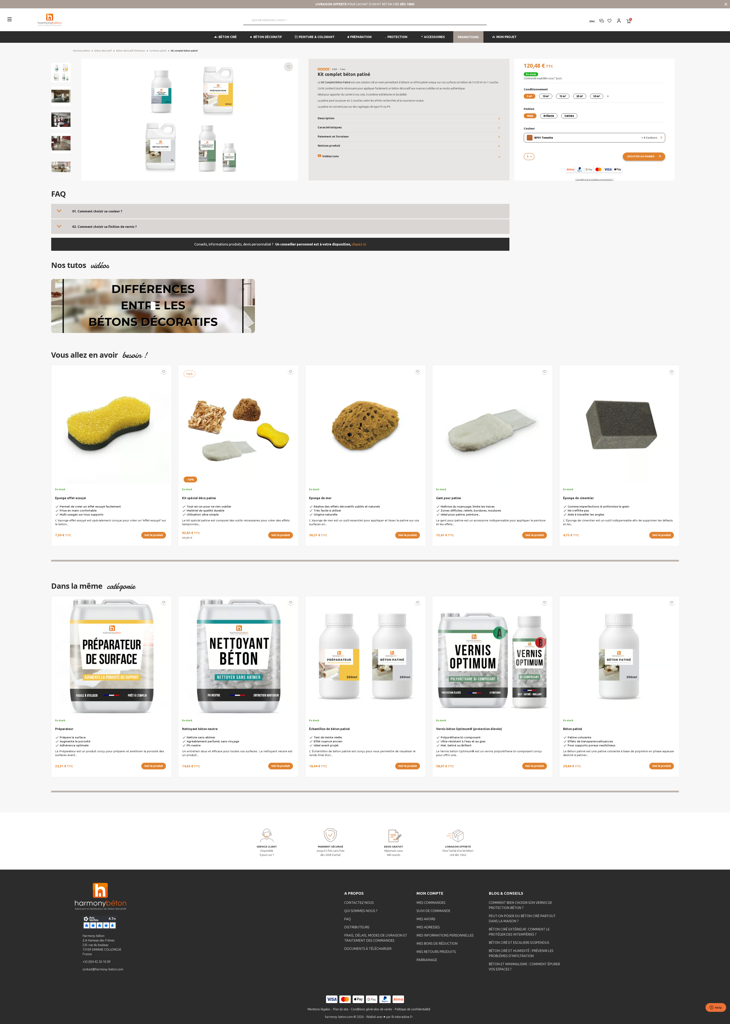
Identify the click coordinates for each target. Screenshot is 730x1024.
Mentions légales (318, 1009)
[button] (225, 37)
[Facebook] (83, 983)
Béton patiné (572, 729)
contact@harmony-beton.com (103, 969)
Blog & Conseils (506, 893)
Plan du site (340, 1009)
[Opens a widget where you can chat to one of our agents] (715, 1008)
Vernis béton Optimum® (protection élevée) (469, 729)
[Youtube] (107, 983)
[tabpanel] (108, 457)
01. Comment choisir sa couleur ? (97, 211)
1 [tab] (365, 561)
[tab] (280, 211)
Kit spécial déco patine (199, 498)
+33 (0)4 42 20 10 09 (96, 961)
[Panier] (628, 21)
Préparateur (64, 729)
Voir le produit (153, 535)
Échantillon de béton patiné (329, 729)
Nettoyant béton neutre (200, 729)
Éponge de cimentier (578, 498)
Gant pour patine (448, 498)
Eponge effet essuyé (70, 498)
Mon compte (430, 893)
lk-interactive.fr (402, 1016)
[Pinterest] (119, 983)
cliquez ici (359, 244)
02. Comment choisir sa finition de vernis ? (104, 226)
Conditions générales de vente (371, 1009)
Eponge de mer (320, 498)
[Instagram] (95, 983)
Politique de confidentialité (412, 1009)
